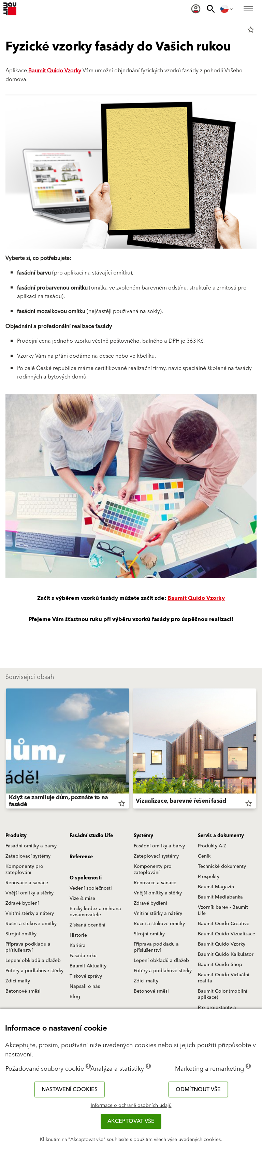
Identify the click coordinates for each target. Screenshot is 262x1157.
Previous (6, 750)
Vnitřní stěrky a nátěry (29, 913)
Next (256, 750)
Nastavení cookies (70, 1089)
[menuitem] (195, 8)
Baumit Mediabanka (220, 897)
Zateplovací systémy (27, 856)
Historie (78, 935)
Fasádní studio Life (91, 836)
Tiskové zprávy (86, 976)
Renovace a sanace (26, 883)
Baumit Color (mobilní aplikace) (222, 994)
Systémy (143, 836)
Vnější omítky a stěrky (29, 893)
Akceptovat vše (131, 1121)
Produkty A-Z (212, 846)
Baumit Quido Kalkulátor (225, 954)
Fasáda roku (83, 956)
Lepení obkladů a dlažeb (33, 960)
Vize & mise (82, 898)
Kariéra (78, 945)
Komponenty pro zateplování (24, 869)
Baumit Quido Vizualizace (226, 934)
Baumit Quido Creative (223, 924)
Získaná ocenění (87, 925)
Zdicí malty (17, 981)
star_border (251, 30)
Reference (81, 857)
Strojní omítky (21, 934)
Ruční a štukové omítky (31, 924)
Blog (75, 997)
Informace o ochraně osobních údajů (131, 1105)
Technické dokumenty (222, 866)
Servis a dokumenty (221, 836)
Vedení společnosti (91, 888)
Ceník (204, 856)
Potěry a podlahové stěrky (34, 971)
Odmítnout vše (198, 1089)
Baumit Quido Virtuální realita (223, 978)
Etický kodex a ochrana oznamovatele (95, 912)
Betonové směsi (23, 991)
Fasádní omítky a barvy (31, 846)
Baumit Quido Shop (220, 965)
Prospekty (208, 877)
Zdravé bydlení (22, 903)
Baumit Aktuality (88, 966)
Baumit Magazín (216, 887)
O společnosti (86, 878)
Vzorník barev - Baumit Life (223, 910)
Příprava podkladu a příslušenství (27, 947)
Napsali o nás (85, 986)
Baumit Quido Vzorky (54, 70)
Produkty (16, 836)
